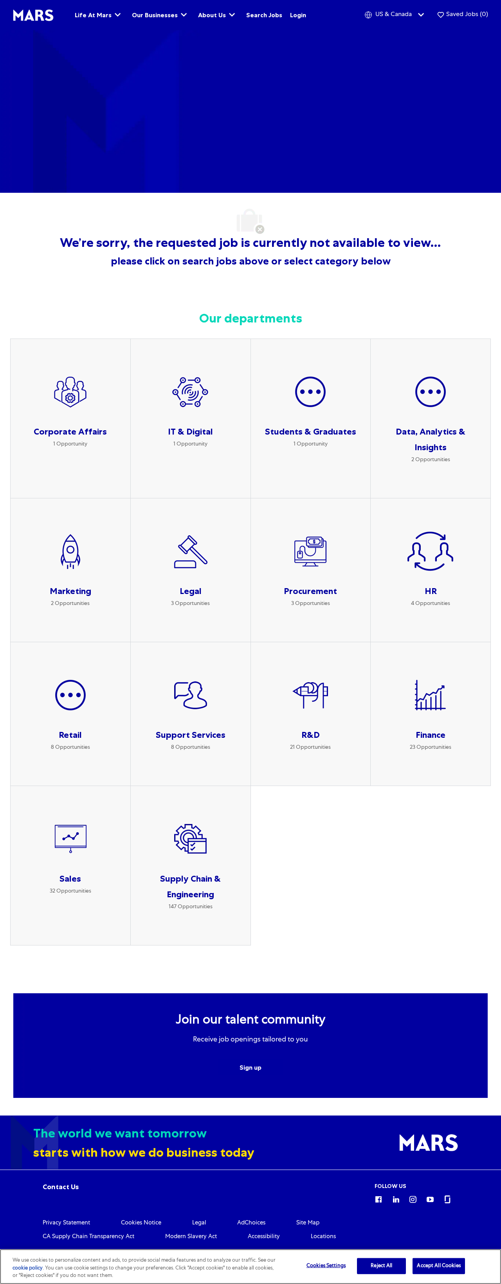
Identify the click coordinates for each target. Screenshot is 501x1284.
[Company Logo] (33, 15)
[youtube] (430, 1198)
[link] (61, 1187)
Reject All (381, 1265)
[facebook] (378, 1198)
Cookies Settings (326, 1265)
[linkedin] (396, 1198)
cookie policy (28, 1268)
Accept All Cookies (438, 1265)
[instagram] (413, 1198)
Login (298, 15)
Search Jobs (264, 15)
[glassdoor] (447, 1198)
